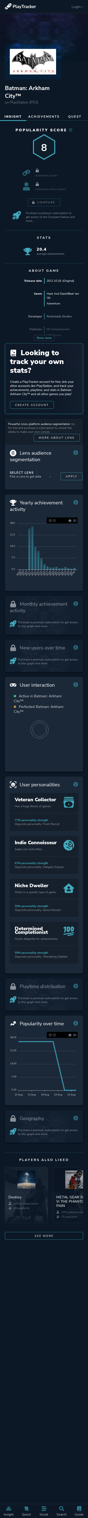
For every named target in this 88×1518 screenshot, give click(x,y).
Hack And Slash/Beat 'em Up (63, 296)
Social (43, 1514)
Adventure (53, 303)
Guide (79, 1514)
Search (61, 1514)
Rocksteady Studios (59, 316)
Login (76, 6)
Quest (26, 1514)
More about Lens (57, 438)
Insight (9, 1514)
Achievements (44, 117)
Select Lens (22, 473)
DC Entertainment (58, 329)
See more (44, 1236)
